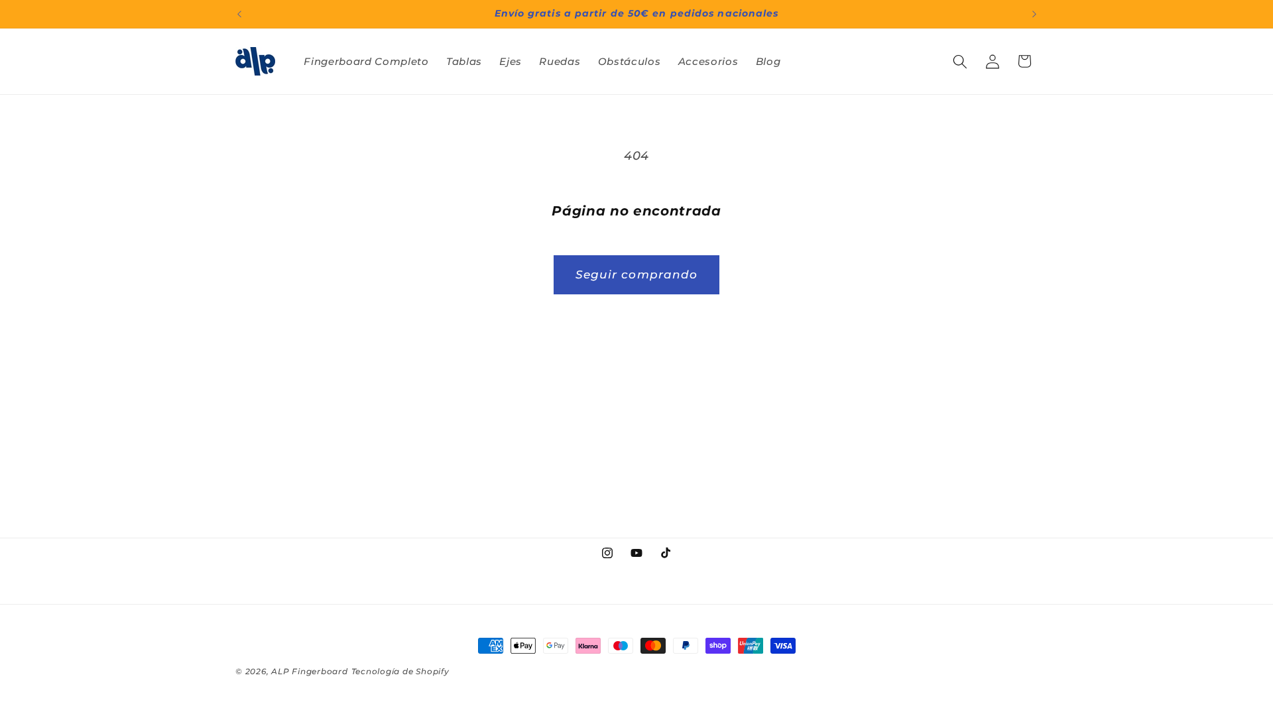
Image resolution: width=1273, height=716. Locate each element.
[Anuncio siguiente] (1034, 14)
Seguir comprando (637, 274)
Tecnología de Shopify (400, 671)
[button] (960, 61)
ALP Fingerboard (309, 671)
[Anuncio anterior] (239, 14)
